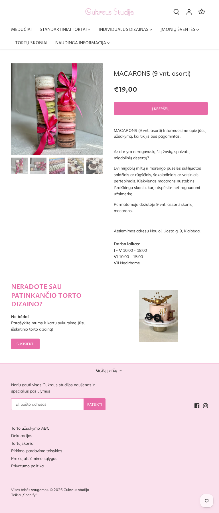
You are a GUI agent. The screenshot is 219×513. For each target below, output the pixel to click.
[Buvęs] (25, 109)
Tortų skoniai (22, 443)
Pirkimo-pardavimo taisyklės (36, 450)
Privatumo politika (27, 465)
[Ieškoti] (176, 11)
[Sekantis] (88, 109)
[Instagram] (205, 406)
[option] (57, 109)
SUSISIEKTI (25, 344)
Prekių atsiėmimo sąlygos (34, 458)
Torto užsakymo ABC (30, 428)
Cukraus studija (76, 489)
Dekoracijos (21, 435)
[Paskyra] (189, 11)
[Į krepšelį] (201, 11)
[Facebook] (196, 406)
